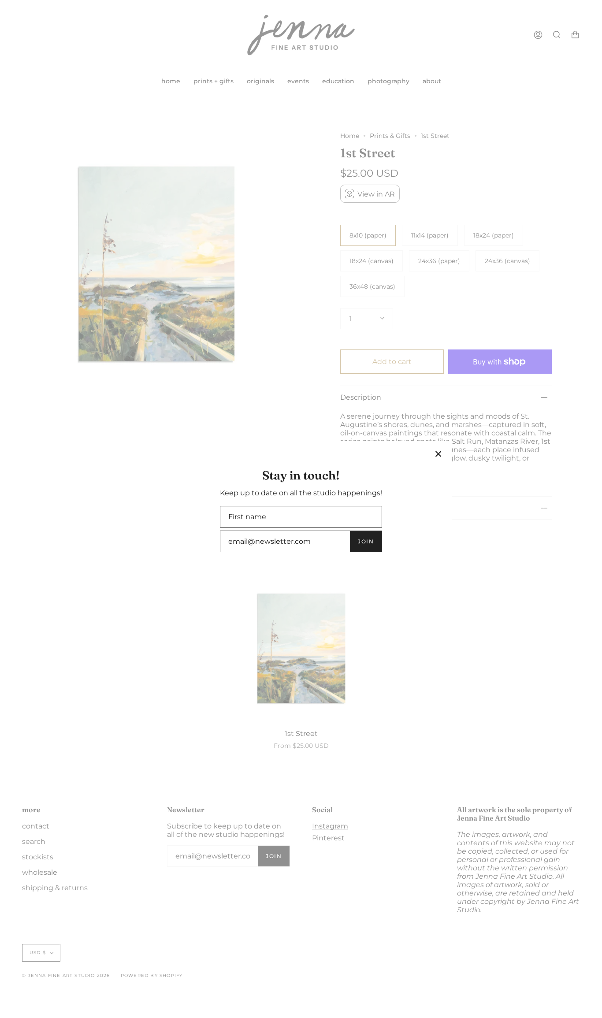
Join (366, 541)
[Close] (438, 454)
